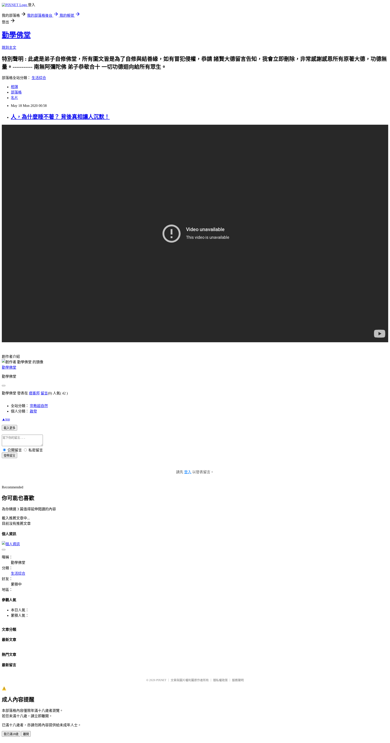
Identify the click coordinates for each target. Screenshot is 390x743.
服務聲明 (238, 680)
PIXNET (161, 680)
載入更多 (9, 428)
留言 (44, 393)
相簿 (14, 87)
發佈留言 (9, 455)
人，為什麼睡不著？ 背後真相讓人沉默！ (60, 117)
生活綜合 (39, 78)
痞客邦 (34, 393)
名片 (14, 98)
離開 (26, 734)
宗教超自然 (39, 406)
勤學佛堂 (16, 35)
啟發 (33, 411)
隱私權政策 (220, 680)
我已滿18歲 (11, 734)
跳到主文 (9, 47)
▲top (6, 419)
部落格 (16, 92)
